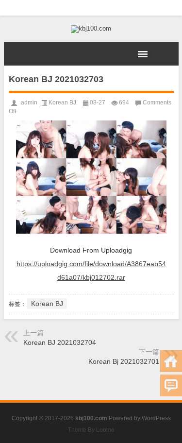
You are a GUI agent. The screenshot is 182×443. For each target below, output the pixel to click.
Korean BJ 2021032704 (59, 342)
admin (29, 102)
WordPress (156, 418)
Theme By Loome (91, 429)
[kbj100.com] (91, 29)
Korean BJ (62, 102)
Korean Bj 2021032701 (123, 361)
